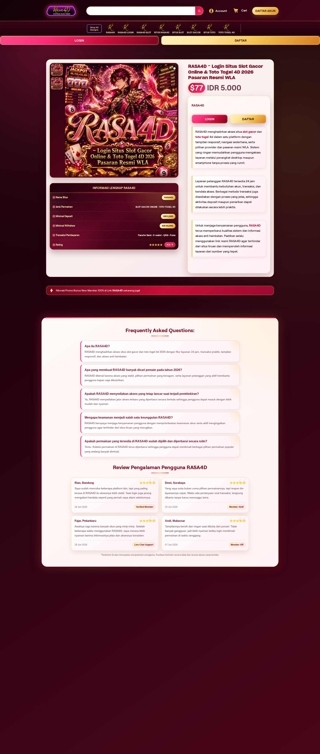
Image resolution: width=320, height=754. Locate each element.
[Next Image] (174, 120)
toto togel (202, 136)
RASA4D (255, 225)
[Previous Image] (68, 120)
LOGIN (79, 40)
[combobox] (140, 11)
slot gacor (249, 131)
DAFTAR (241, 40)
